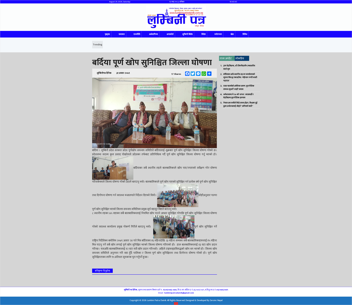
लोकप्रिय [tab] (239, 58)
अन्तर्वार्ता (170, 34)
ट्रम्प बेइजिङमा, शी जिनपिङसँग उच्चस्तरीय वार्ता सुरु (239, 67)
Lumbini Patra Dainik (156, 300)
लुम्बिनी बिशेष (187, 34)
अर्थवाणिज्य (153, 34)
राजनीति (137, 34)
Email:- (176, 293)
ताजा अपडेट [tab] (226, 58)
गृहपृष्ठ (107, 34)
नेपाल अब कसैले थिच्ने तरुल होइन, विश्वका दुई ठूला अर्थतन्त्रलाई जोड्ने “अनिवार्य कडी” (240, 104)
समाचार (122, 34)
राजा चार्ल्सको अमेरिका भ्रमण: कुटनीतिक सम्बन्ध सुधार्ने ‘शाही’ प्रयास (238, 87)
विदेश (203, 34)
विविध (245, 34)
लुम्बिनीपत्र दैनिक (104, 73)
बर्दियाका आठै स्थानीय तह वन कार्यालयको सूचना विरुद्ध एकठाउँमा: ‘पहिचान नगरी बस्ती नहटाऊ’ (240, 78)
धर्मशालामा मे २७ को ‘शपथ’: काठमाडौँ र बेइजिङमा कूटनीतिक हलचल (238, 96)
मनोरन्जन (218, 34)
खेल (232, 34)
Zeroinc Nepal (216, 300)
